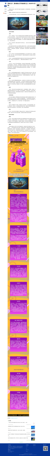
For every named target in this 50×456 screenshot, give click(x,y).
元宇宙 (5, 9)
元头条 (5, 7)
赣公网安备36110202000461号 (33, 454)
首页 (5, 6)
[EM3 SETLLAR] (39, 7)
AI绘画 (27, 451)
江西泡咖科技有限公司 (26, 453)
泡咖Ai (5, 13)
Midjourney (27, 449)
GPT (26, 448)
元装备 (5, 11)
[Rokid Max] (45, 13)
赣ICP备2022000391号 (27, 454)
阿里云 (29, 453)
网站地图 (31, 453)
